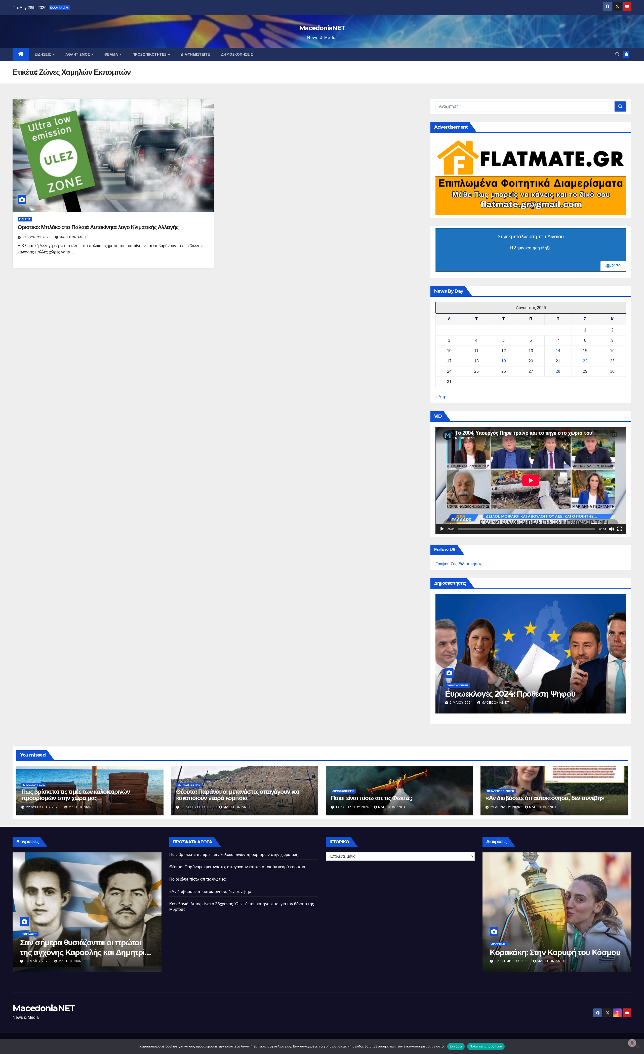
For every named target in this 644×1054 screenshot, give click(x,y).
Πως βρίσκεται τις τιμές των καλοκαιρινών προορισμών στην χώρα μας (75, 795)
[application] (530, 480)
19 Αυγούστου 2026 (198, 807)
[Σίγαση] (611, 529)
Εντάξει (456, 1046)
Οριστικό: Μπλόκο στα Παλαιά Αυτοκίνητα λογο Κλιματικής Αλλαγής (98, 227)
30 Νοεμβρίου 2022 (512, 961)
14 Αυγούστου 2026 (353, 807)
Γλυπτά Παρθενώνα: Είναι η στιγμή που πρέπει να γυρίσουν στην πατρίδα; (527, 688)
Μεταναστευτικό (189, 784)
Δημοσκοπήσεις (237, 54)
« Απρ (440, 397)
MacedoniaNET (322, 28)
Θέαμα (111, 54)
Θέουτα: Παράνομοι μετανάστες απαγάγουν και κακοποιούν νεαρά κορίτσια (237, 795)
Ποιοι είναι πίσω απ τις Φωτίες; (371, 798)
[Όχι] (637, 1046)
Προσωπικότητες (150, 54)
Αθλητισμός (78, 54)
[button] (617, 54)
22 (585, 361)
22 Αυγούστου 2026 (43, 807)
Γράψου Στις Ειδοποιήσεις (458, 564)
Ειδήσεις (43, 54)
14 (558, 351)
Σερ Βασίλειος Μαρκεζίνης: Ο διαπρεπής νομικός (71, 947)
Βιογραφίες (29, 934)
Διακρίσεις (498, 934)
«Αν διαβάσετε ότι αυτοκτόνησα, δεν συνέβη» (545, 798)
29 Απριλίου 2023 (40, 961)
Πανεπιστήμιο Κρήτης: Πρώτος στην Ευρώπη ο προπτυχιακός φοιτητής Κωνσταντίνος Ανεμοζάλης (553, 952)
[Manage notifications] (632, 1043)
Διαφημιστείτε (195, 54)
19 (503, 361)
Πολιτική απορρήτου (486, 1046)
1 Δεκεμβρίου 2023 (467, 702)
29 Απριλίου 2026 (505, 807)
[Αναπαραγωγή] (442, 529)
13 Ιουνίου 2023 (37, 237)
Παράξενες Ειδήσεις (500, 791)
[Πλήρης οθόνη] (619, 529)
